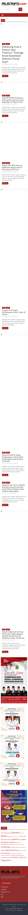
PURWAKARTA (4, 855)
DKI (3, 44)
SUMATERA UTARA (16, 857)
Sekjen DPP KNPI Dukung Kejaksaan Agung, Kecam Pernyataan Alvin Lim (12, 167)
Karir (2, 894)
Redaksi (16, 64)
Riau (8, 855)
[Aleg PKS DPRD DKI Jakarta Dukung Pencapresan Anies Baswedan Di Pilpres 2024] (14, 82)
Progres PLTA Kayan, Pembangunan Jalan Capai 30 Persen (13, 312)
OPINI (24, 850)
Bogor (8, 836)
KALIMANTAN (4, 844)
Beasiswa (22, 833)
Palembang (5, 853)
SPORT (13, 855)
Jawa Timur (17, 842)
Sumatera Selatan (5, 857)
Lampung (5, 846)
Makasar (20, 847)
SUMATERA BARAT (20, 855)
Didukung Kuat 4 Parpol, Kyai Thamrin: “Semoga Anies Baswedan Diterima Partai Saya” (12, 54)
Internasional (8, 839)
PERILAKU (19, 853)
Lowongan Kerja (14, 847)
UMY (24, 857)
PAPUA (10, 853)
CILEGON (14, 836)
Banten (16, 832)
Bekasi (4, 836)
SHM (10, 855)
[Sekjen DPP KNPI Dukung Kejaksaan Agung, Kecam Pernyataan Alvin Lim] (14, 122)
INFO (2, 839)
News (17, 850)
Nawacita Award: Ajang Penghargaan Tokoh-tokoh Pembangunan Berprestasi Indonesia (12, 458)
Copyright (3, 889)
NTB (20, 850)
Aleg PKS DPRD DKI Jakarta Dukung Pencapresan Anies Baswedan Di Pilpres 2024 (13, 100)
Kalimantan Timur (20, 844)
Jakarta (7, 44)
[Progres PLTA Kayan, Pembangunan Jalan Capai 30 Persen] (14, 189)
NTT (22, 850)
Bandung (9, 833)
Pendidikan (15, 853)
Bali (5, 833)
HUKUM (21, 836)
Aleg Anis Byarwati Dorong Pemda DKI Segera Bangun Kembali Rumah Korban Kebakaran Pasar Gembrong (13, 635)
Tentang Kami (4, 887)
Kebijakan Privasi (5, 892)
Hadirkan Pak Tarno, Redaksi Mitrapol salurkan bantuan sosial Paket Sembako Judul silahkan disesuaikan (13, 488)
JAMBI (20, 839)
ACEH (2, 833)
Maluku (24, 847)
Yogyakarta (6, 860)
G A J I (17, 836)
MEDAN (3, 850)
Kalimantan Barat (12, 844)
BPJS (11, 836)
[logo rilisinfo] (14, 870)
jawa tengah (9, 842)
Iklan (24, 836)
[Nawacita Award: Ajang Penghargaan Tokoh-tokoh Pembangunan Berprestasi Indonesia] (14, 334)
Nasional (10, 850)
